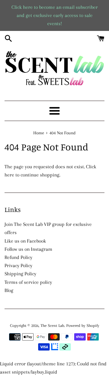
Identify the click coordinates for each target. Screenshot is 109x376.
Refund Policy (18, 257)
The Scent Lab (52, 325)
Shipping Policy (20, 274)
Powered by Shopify (82, 325)
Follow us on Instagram (28, 249)
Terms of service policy (28, 282)
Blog (9, 290)
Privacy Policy (18, 265)
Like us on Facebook (25, 241)
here (9, 175)
